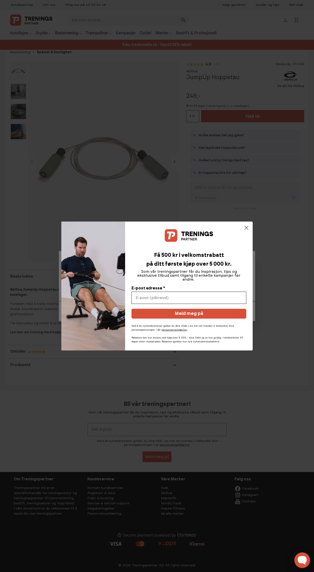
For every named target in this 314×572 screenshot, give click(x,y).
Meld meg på (189, 313)
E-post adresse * (148, 288)
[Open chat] (302, 560)
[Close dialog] (246, 228)
